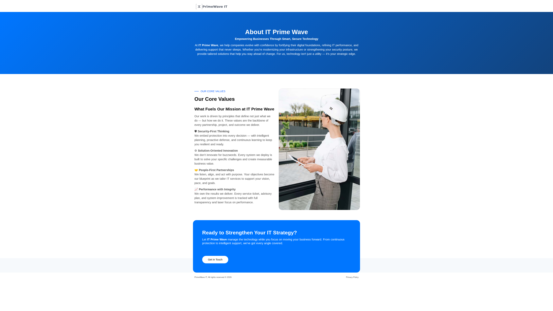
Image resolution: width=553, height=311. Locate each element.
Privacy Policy (352, 277)
